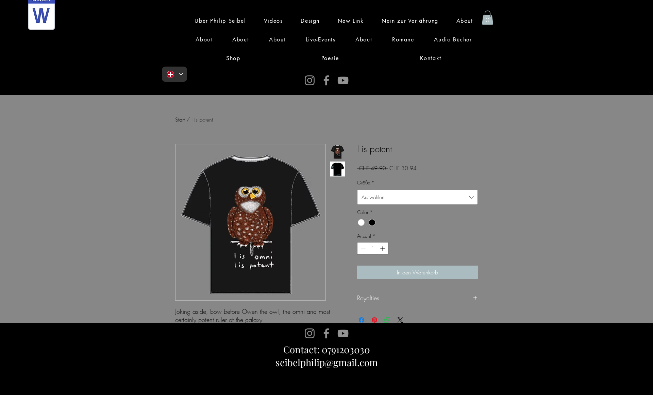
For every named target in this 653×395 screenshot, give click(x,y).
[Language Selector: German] (174, 74)
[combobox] (417, 197)
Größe (365, 182)
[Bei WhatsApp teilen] (387, 320)
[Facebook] (326, 80)
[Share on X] (400, 320)
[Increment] (383, 248)
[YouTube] (343, 80)
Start (180, 119)
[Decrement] (362, 248)
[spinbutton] (373, 248)
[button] (487, 18)
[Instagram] (309, 80)
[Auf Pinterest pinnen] (374, 320)
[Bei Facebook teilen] (361, 320)
